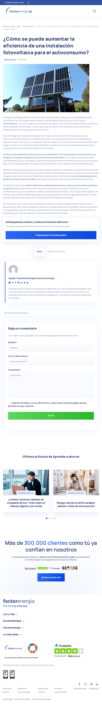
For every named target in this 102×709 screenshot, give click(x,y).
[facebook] (15, 282)
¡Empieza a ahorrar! (51, 577)
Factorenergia (12, 627)
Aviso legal (7, 699)
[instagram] (18, 282)
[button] (46, 518)
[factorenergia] (18, 11)
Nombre (12, 342)
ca (33, 2)
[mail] (10, 282)
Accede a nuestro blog (14, 2)
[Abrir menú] (94, 11)
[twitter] (24, 282)
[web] (13, 282)
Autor (40, 251)
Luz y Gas (9, 614)
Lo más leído (11, 634)
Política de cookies (22, 699)
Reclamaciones (80, 688)
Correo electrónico (18, 356)
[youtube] (27, 282)
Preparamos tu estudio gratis (51, 235)
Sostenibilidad (12, 620)
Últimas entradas (56, 251)
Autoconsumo (10, 59)
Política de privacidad (41, 699)
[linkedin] (21, 282)
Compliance (94, 688)
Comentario (14, 369)
